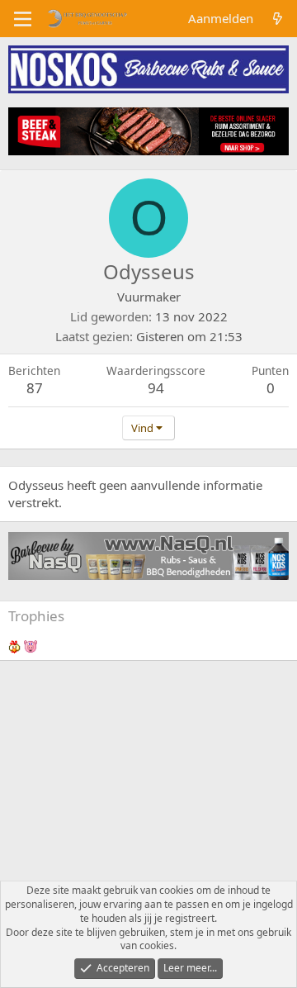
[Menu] (22, 19)
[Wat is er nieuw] (278, 18)
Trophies (36, 615)
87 (34, 387)
